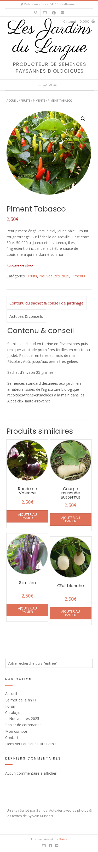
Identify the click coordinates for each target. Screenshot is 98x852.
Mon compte (16, 731)
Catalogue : (14, 712)
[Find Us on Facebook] (53, 13)
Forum (10, 706)
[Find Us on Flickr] (62, 13)
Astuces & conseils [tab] (26, 316)
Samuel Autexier (49, 810)
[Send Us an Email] (45, 13)
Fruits (25, 100)
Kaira (63, 839)
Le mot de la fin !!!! (20, 700)
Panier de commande (23, 724)
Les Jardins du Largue (49, 38)
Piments (39, 100)
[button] (83, 118)
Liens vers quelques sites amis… (32, 743)
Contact (12, 737)
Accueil (12, 100)
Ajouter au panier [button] (27, 516)
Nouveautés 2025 (54, 275)
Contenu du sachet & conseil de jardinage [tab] (46, 303)
